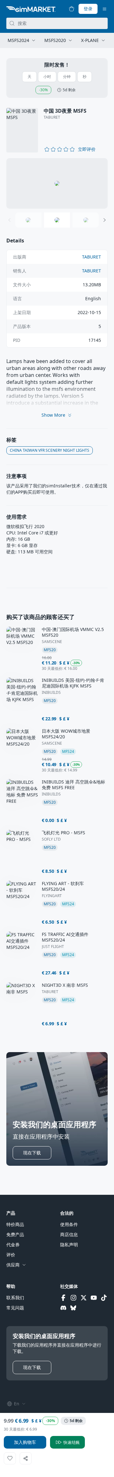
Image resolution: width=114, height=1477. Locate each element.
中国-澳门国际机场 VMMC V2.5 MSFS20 (73, 632)
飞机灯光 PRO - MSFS (63, 833)
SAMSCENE (52, 641)
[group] (57, 183)
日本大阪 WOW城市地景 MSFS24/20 (66, 734)
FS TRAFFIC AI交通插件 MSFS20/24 (65, 937)
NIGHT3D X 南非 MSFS (65, 985)
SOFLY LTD (51, 839)
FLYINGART (52, 895)
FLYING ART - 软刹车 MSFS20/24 (63, 886)
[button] (87, 149)
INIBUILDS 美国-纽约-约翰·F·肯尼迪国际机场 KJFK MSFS (73, 683)
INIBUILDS (51, 692)
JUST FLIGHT (53, 946)
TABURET (52, 117)
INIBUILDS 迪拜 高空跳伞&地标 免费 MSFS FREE (73, 784)
